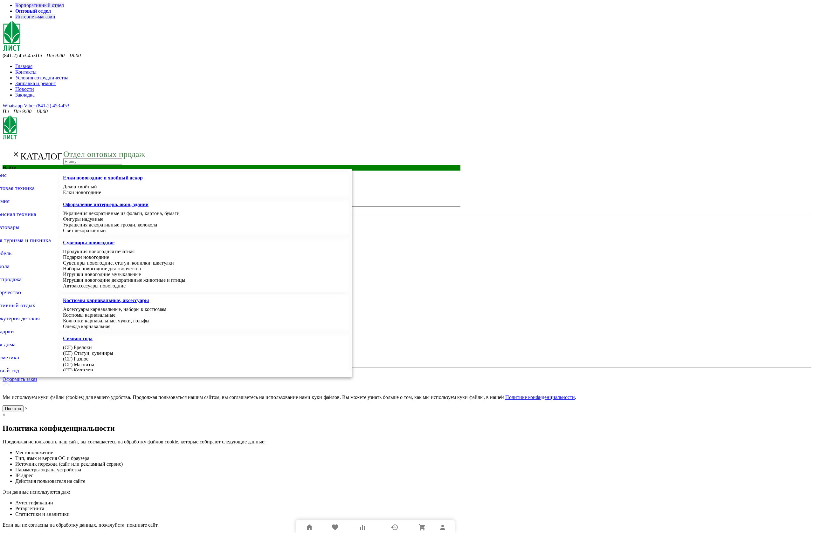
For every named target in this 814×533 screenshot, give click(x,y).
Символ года (78, 338)
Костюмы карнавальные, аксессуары (106, 300)
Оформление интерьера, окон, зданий (105, 204)
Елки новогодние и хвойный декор (103, 177)
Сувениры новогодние (88, 242)
